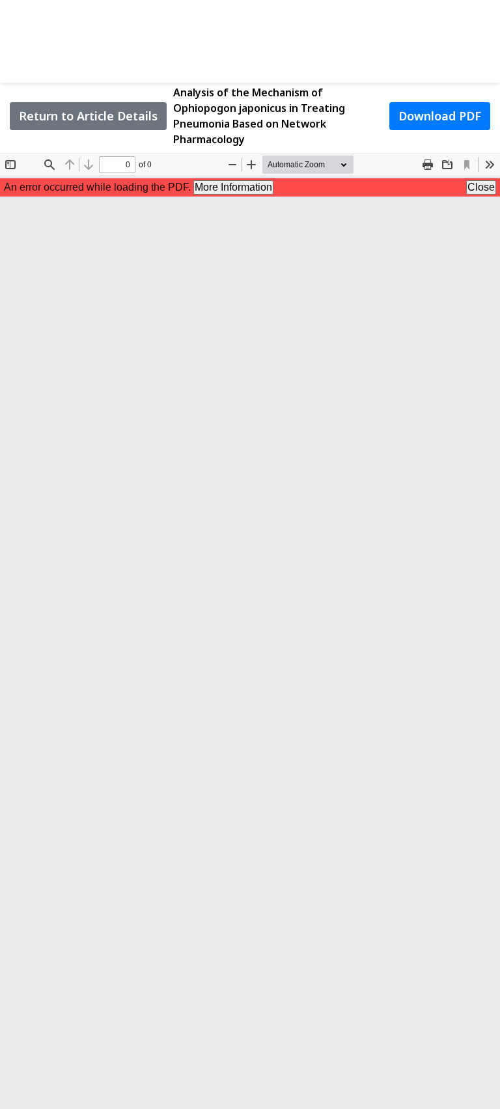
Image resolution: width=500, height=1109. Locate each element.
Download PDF (439, 116)
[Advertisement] (250, 39)
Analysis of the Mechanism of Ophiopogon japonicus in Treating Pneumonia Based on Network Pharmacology (259, 115)
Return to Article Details (88, 116)
